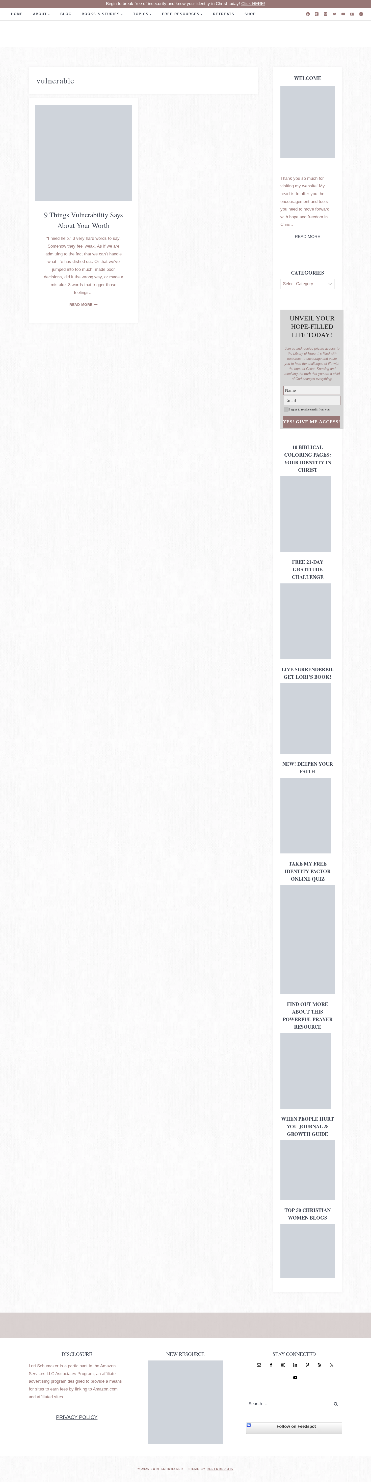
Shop (250, 14)
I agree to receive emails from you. (309, 409)
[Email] (352, 14)
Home (17, 14)
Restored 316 (220, 1468)
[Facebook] (308, 14)
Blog (66, 14)
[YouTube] (343, 14)
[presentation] (83, 153)
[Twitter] (334, 14)
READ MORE (307, 236)
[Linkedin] (361, 14)
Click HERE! (253, 3)
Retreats (223, 14)
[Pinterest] (326, 14)
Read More (83, 305)
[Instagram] (317, 14)
